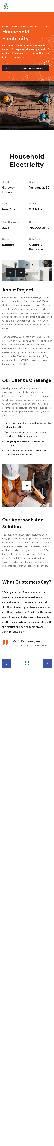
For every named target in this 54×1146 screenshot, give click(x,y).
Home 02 (10, 68)
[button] (10, 272)
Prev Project (11, 663)
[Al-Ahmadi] (5, 6)
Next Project (43, 663)
